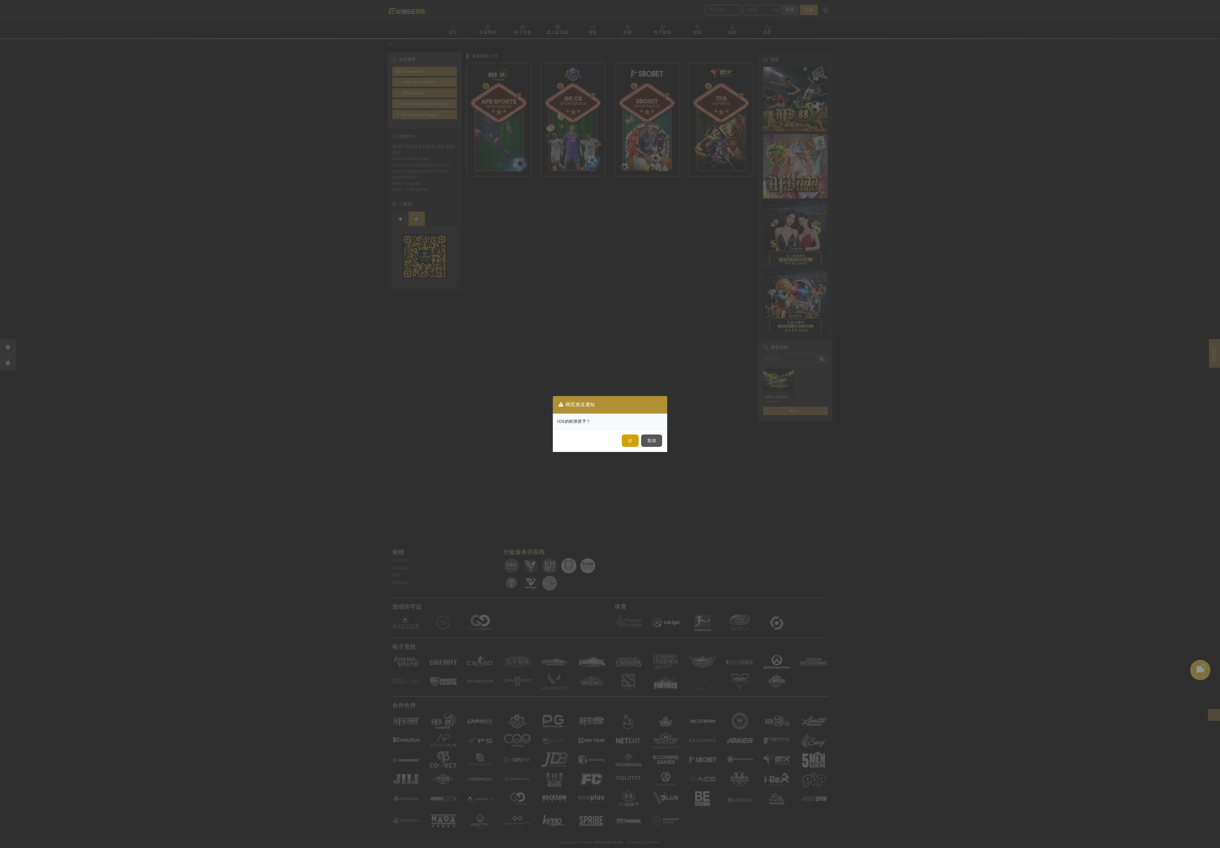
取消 (651, 440)
